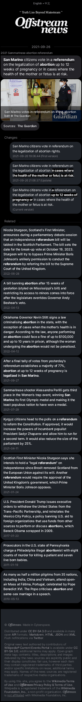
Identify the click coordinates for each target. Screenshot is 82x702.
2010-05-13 (11, 599)
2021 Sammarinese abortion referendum (27, 53)
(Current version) (23, 209)
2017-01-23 (11, 535)
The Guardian (27, 126)
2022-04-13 (11, 307)
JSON (59, 634)
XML (72, 634)
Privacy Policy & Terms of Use (46, 685)
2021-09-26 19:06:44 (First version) (35, 156)
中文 (47, 3)
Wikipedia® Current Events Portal (26, 647)
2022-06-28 (11, 273)
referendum (64, 59)
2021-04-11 (10, 448)
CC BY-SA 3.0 (37, 631)
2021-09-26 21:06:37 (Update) (32, 180)
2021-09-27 (11, 380)
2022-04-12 (11, 351)
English (37, 3)
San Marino (13, 59)
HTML (49, 634)
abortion (47, 64)
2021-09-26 (41, 47)
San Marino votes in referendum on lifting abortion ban (40, 114)
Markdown (36, 634)
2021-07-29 (11, 409)
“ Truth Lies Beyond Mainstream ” (41, 12)
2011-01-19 (10, 565)
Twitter (38, 638)
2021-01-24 (11, 492)
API (14, 634)
